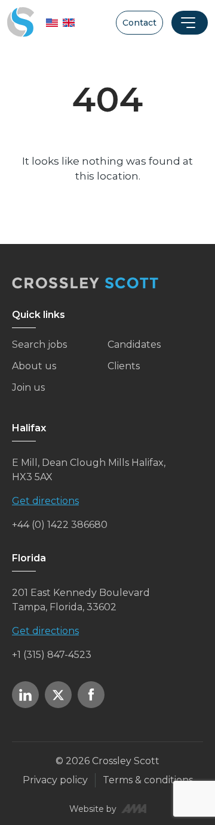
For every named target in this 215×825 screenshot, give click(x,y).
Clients (124, 366)
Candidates (134, 344)
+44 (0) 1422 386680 (60, 524)
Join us (28, 387)
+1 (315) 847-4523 (51, 654)
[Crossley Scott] (20, 22)
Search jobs (39, 344)
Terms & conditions (148, 780)
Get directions (45, 500)
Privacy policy (55, 780)
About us (34, 366)
